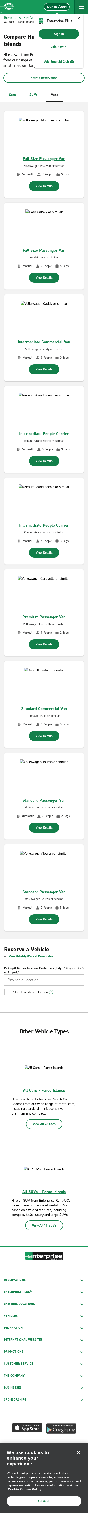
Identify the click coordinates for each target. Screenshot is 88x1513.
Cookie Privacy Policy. (25, 1489)
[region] (44, 1478)
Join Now (57, 46)
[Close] (78, 1452)
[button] (81, 7)
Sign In (59, 34)
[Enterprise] (7, 7)
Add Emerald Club (56, 61)
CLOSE (44, 1501)
